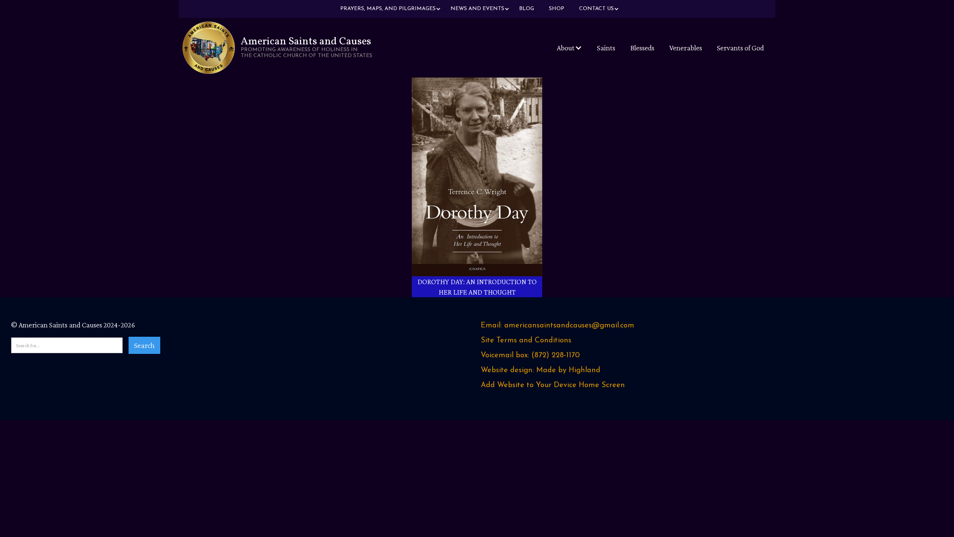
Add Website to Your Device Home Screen (553, 385)
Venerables (685, 48)
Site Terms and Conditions (526, 340)
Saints (606, 48)
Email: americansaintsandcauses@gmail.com (557, 325)
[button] (388, 9)
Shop (556, 9)
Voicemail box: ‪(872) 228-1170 (530, 355)
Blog (526, 9)
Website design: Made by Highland (540, 370)
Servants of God (740, 48)
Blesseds (642, 48)
